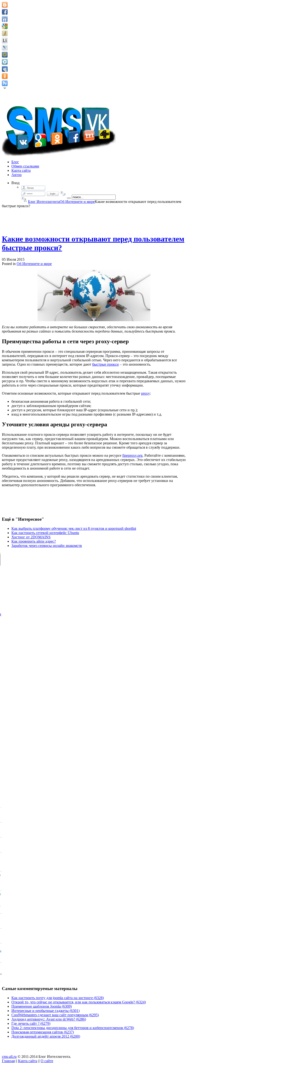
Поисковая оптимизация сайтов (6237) (42, 1032)
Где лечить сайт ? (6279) (30, 1023)
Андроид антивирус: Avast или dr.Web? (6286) (48, 1019)
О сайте (47, 1061)
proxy (145, 393)
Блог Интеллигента (44, 202)
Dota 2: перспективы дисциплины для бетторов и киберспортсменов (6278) (72, 1028)
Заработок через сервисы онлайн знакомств (46, 546)
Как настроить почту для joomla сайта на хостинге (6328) (57, 998)
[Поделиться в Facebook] (5, 12)
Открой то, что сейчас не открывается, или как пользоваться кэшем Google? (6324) (78, 1002)
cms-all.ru (9, 1057)
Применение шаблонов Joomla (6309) (41, 1006)
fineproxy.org (132, 455)
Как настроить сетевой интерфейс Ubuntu (45, 533)
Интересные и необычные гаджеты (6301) (45, 1011)
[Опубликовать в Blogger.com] (5, 5)
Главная (8, 1061)
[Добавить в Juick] (5, 33)
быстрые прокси (105, 364)
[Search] (69, 198)
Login (52, 193)
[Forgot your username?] (24, 199)
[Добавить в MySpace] (5, 69)
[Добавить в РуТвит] (5, 83)
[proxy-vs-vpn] (94, 295)
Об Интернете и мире (77, 202)
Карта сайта (27, 1061)
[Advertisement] (94, 219)
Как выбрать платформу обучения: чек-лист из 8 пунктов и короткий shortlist (73, 528)
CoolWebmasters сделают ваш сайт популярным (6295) (55, 1015)
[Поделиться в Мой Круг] (5, 62)
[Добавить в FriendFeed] (5, 19)
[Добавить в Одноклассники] (5, 76)
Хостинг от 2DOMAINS (31, 537)
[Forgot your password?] (63, 193)
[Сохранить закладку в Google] (5, 26)
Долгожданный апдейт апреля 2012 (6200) (45, 1036)
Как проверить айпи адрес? (33, 541)
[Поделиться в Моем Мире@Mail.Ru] (5, 55)
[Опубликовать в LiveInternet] (5, 40)
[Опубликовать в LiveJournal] (5, 47)
